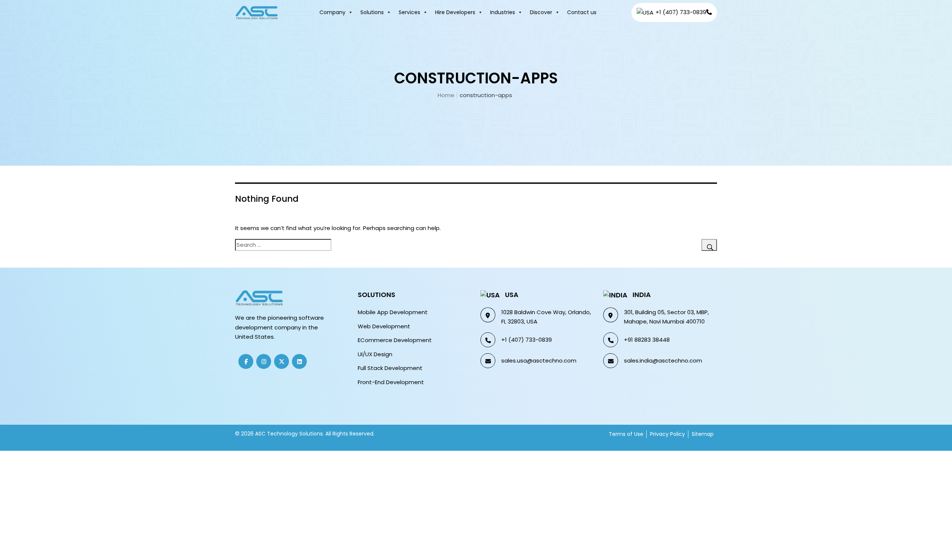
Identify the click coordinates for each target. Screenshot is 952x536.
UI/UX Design (375, 354)
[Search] (709, 245)
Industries (502, 12)
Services (409, 12)
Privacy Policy (667, 434)
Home (446, 95)
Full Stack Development (390, 368)
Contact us (581, 12)
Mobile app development (393, 312)
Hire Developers (455, 12)
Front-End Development (391, 382)
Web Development (384, 326)
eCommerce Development (395, 340)
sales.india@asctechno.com (663, 360)
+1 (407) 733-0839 (526, 340)
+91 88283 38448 (647, 340)
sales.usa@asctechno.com (538, 360)
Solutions (372, 12)
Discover (541, 12)
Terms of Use (626, 434)
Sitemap (703, 434)
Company (332, 12)
